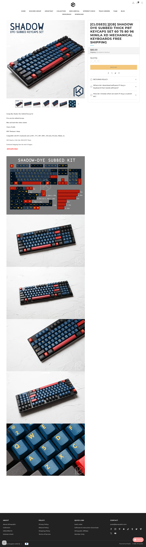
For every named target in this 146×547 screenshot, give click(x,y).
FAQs (115, 11)
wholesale (66, 14)
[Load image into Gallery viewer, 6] (63, 104)
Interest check (89, 11)
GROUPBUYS (7, 531)
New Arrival (74, 11)
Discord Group (35, 11)
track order (78, 524)
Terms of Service (45, 534)
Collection (6, 528)
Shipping (93, 52)
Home (23, 11)
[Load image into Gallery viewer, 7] (72, 104)
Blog (123, 11)
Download (79, 14)
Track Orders (104, 11)
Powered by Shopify (125, 543)
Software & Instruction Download (86, 528)
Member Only (79, 534)
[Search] (142, 3)
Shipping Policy (44, 531)
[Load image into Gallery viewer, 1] (19, 104)
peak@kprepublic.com (118, 524)
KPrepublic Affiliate (81, 531)
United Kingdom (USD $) (12, 544)
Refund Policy (44, 528)
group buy (49, 11)
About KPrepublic (9, 524)
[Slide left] (13, 103)
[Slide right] (78, 103)
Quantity (93, 58)
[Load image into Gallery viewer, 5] (54, 104)
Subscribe (97, 503)
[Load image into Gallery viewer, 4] (45, 104)
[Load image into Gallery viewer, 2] (28, 104)
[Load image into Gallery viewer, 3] (37, 104)
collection (61, 11)
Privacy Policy (44, 524)
